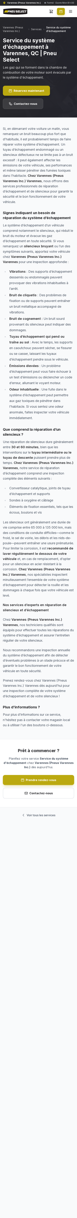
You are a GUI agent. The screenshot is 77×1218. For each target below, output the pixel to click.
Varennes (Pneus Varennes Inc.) (13, 29)
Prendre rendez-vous (41, 780)
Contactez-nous (25, 104)
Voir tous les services (41, 815)
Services (36, 29)
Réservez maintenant (29, 90)
